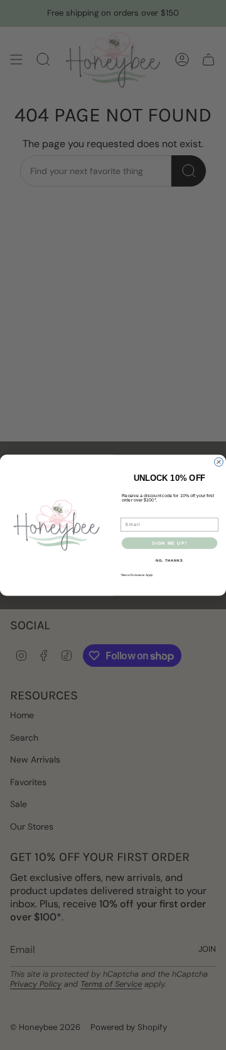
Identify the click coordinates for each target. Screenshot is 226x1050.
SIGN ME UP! (169, 542)
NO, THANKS (169, 560)
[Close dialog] (219, 462)
